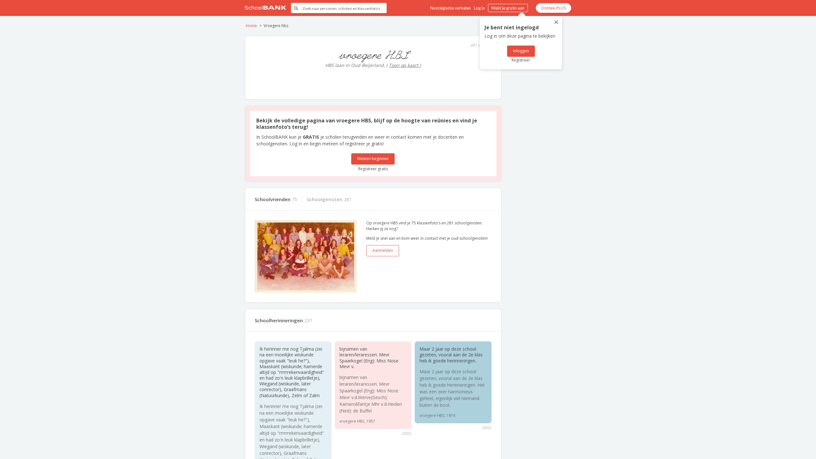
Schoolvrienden (272, 199)
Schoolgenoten (324, 199)
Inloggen (521, 51)
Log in (479, 8)
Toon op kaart (404, 65)
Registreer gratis (373, 168)
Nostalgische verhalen (450, 8)
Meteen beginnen (373, 158)
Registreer (521, 60)
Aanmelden (382, 250)
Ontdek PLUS (553, 8)
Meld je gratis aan (508, 8)
